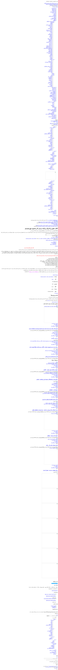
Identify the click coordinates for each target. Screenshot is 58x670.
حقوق (51, 37)
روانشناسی (54, 91)
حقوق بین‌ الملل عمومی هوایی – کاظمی (50, 369)
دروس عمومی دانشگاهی (50, 21)
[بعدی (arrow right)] (56, 669)
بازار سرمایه (50, 25)
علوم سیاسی (50, 50)
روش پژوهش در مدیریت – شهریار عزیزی (50, 470)
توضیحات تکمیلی (53, 242)
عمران (51, 64)
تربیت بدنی (50, 33)
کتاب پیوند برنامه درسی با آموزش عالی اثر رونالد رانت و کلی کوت (48, 226)
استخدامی (54, 15)
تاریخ (51, 32)
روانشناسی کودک (53, 92)
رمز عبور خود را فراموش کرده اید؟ (53, 666)
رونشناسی (52, 105)
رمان (53, 104)
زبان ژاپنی (50, 44)
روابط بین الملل (50, 38)
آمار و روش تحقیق (53, 11)
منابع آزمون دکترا (51, 113)
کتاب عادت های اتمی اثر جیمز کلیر (51, 356)
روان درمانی (54, 89)
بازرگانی (51, 27)
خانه (57, 220)
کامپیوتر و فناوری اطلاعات (48, 66)
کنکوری (53, 112)
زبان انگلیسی (50, 78)
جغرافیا (51, 35)
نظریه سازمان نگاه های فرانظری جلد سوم (50, 399)
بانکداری (51, 29)
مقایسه (56, 236)
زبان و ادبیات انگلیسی (52, 95)
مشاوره (51, 57)
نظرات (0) (54, 243)
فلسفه (51, 54)
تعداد (56, 234)
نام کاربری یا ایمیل (55, 658)
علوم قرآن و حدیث (49, 52)
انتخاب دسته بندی (55, 6)
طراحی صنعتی (50, 82)
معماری (53, 74)
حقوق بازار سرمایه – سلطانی (52, 435)
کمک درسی (54, 111)
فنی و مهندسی (52, 59)
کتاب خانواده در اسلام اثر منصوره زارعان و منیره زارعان (49, 222)
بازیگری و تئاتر (50, 76)
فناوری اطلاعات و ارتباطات (52, 109)
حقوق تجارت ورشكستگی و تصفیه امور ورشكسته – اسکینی (47, 379)
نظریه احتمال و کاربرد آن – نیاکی (52, 445)
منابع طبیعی (50, 69)
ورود (56, 664)
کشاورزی (50, 67)
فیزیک (51, 65)
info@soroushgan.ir (54, 590)
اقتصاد (51, 23)
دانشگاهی (54, 20)
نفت (51, 72)
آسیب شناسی (54, 10)
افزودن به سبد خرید (54, 235)
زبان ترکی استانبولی (49, 42)
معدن (51, 68)
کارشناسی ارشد (53, 110)
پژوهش (51, 31)
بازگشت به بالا (56, 667)
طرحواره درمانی (53, 98)
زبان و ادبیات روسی (49, 45)
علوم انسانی (52, 22)
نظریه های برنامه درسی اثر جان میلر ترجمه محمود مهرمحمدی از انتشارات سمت (43, 328)
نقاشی (51, 85)
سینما (51, 81)
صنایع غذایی (54, 97)
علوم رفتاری (54, 100)
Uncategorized (54, 8)
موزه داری (50, 84)
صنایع (51, 63)
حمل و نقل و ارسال (53, 244)
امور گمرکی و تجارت (49, 24)
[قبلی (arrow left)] (57, 669)
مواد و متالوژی (50, 71)
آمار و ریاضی (54, 12)
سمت (52, 279)
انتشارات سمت (33, 238)
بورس (53, 103)
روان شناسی (50, 39)
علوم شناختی (50, 51)
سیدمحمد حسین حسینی (49, 276)
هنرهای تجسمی (50, 86)
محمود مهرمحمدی (28, 238)
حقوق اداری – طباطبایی (53, 389)
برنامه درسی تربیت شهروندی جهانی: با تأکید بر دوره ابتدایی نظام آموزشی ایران (43, 347)
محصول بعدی (56, 224)
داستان (55, 19)
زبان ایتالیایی (50, 41)
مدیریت (51, 56)
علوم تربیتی (49, 220)
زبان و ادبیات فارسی (49, 46)
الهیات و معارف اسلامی (52, 16)
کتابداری (51, 55)
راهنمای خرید (54, 606)
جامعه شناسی (50, 34)
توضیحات (54, 241)
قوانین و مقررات (53, 605)
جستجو (48, 615)
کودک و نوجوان (53, 114)
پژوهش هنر (50, 77)
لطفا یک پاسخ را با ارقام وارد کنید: (53, 661)
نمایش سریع (56, 324)
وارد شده (48, 300)
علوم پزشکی (54, 99)
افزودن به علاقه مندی (54, 237)
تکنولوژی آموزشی (53, 18)
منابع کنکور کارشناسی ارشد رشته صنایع (51, 600)
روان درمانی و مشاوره (52, 90)
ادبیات (53, 102)
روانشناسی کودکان (53, 93)
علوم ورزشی (50, 53)
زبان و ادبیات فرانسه (49, 47)
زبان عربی (50, 79)
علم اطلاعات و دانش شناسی (48, 48)
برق (51, 60)
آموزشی (54, 14)
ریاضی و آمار (50, 61)
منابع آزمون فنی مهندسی (52, 116)
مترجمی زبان (54, 115)
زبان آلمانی (50, 40)
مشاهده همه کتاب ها (54, 583)
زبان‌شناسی (50, 80)
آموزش (55, 13)
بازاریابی (51, 26)
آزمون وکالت (54, 9)
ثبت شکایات (54, 607)
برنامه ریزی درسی (53, 238)
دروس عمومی (53, 87)
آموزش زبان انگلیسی (51, 101)
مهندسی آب (50, 70)
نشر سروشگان (53, 118)
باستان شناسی (50, 28)
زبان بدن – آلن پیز (54, 338)
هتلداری (51, 58)
